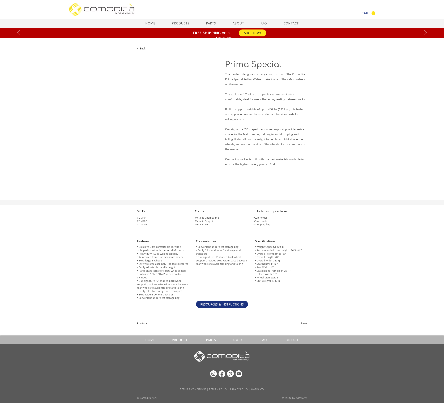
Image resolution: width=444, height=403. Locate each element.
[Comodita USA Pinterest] (230, 373)
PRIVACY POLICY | (240, 389)
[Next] (425, 33)
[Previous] (18, 33)
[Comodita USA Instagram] (213, 373)
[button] (368, 13)
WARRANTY (257, 389)
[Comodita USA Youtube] (239, 373)
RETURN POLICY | (219, 389)
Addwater (301, 398)
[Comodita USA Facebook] (222, 373)
